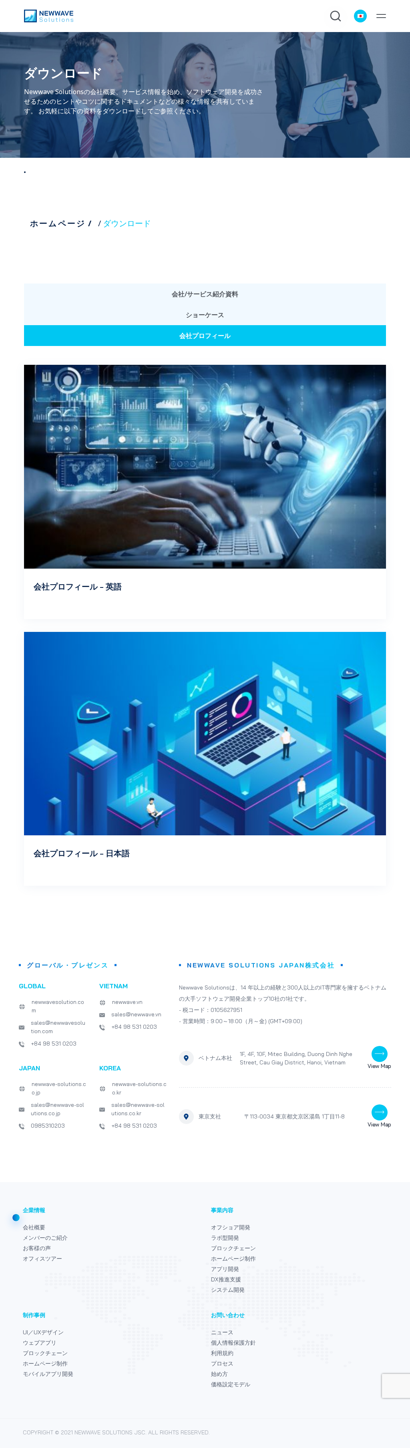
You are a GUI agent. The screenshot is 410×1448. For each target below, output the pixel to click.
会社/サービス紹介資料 (205, 294)
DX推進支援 (226, 1279)
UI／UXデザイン (43, 1332)
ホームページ (58, 223)
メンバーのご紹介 (45, 1237)
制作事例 (34, 1315)
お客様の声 (37, 1248)
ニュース (222, 1332)
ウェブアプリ (39, 1342)
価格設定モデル (230, 1384)
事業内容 (222, 1210)
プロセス (222, 1363)
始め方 (219, 1374)
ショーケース (205, 314)
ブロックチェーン (233, 1248)
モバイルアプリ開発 (48, 1374)
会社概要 (34, 1227)
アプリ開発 (225, 1269)
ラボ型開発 (225, 1237)
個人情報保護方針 (233, 1342)
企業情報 (34, 1210)
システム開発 (228, 1289)
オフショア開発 (230, 1227)
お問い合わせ (228, 1315)
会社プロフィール (205, 335)
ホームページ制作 (233, 1258)
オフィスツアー (42, 1258)
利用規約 (222, 1353)
